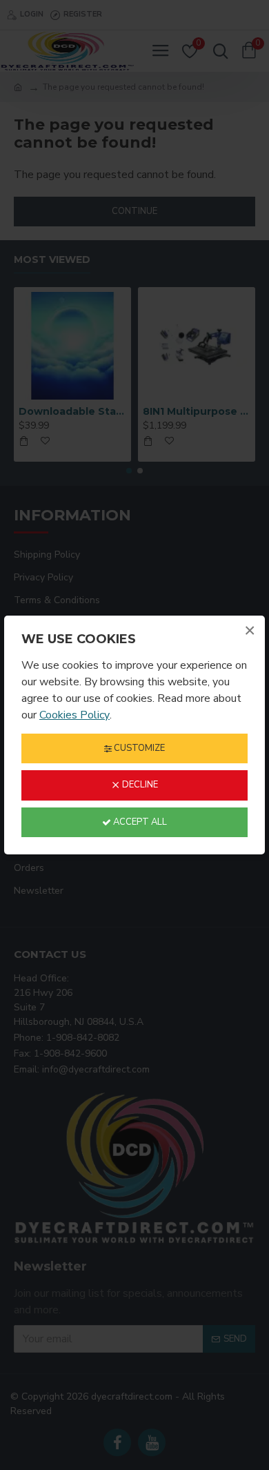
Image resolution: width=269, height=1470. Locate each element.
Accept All (139, 822)
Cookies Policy (74, 715)
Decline (139, 784)
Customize (138, 748)
